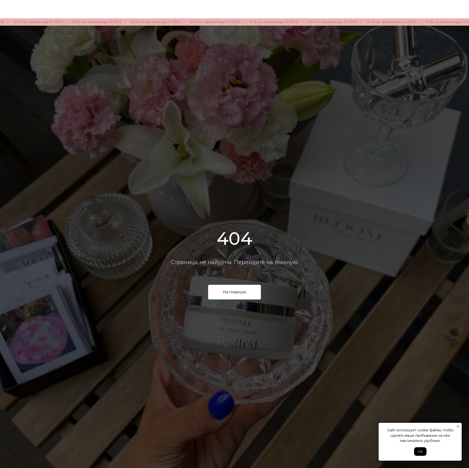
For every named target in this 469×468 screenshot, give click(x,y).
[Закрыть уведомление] (458, 426)
